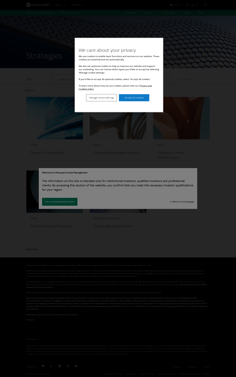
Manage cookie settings (101, 97)
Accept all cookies (134, 97)
